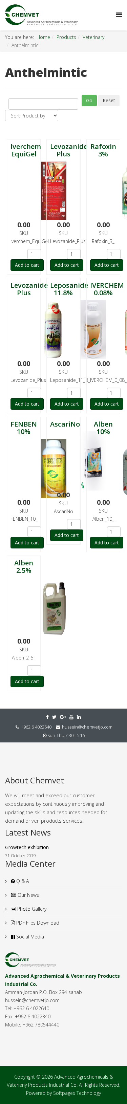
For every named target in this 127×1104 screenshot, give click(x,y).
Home (43, 37)
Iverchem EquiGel (25, 150)
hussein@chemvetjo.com (87, 727)
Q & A (22, 881)
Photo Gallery (31, 909)
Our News (27, 895)
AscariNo (65, 424)
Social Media (29, 936)
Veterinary (93, 37)
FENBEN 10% (23, 427)
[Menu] (119, 14)
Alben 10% (103, 427)
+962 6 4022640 (36, 727)
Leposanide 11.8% (69, 289)
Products (66, 37)
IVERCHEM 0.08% (107, 289)
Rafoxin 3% (103, 150)
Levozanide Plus (68, 150)
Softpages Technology (77, 1093)
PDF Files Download (37, 922)
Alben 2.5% (23, 566)
